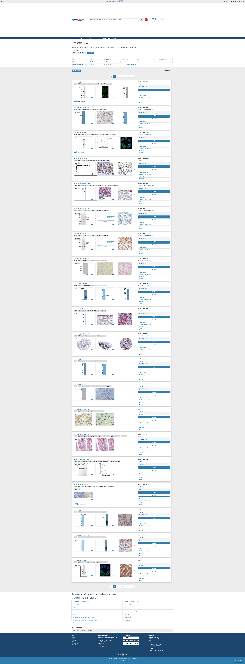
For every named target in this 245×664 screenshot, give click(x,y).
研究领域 (113, 38)
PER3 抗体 (75, 611)
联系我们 (121, 1)
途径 (109, 38)
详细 (155, 93)
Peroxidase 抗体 (127, 617)
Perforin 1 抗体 (76, 608)
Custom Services (98, 38)
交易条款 (135, 658)
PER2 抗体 (75, 614)
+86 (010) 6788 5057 (155, 646)
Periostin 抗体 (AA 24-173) (81, 284)
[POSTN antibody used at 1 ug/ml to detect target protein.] (84, 319)
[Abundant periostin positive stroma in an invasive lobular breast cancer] (126, 344)
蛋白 (91, 38)
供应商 (104, 38)
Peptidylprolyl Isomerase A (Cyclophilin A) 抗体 (83, 617)
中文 (4, 1)
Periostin (83, 630)
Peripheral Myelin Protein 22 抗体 (131, 601)
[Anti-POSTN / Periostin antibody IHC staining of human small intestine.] (105, 444)
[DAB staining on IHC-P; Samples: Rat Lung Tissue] (126, 520)
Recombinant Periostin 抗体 (81, 459)
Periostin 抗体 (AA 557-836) (81, 409)
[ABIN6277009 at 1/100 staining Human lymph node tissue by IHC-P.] (105, 394)
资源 (73, 641)
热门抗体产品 (75, 643)
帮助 (73, 638)
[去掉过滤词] (85, 53)
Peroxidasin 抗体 (127, 620)
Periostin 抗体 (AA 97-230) (81, 107)
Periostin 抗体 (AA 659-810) (81, 510)
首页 (74, 630)
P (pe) (77, 630)
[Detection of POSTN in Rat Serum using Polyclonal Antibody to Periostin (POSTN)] (84, 293)
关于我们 (110, 658)
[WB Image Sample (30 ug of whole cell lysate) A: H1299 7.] (84, 92)
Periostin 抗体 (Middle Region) (82, 183)
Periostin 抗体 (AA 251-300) (81, 434)
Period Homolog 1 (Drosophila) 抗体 (81, 601)
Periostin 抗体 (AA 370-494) (81, 359)
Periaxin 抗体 (76, 604)
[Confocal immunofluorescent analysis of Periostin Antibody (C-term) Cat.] (105, 570)
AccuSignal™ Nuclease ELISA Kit (104, 640)
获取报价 (154, 90)
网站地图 (74, 645)
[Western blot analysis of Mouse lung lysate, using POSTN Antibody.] (84, 394)
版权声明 (116, 658)
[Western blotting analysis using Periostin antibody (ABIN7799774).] (84, 469)
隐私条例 (121, 658)
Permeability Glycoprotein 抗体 (131, 611)
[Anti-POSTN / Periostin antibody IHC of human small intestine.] (84, 444)
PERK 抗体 (126, 608)
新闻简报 (74, 640)
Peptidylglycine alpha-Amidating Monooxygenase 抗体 (85, 620)
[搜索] (146, 19)
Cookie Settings (127, 658)
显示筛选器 (77, 70)
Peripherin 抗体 (127, 604)
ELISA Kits (86, 38)
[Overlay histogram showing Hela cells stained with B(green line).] (105, 142)
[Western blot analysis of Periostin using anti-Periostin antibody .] (84, 168)
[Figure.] (126, 545)
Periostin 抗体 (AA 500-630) (81, 535)
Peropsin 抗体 (127, 614)
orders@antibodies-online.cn (160, 20)
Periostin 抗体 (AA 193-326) (81, 208)
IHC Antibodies (100, 643)
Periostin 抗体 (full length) (81, 484)
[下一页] (133, 76)
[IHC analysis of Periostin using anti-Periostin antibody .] (105, 168)
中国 (146, 86)
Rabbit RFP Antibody (102, 641)
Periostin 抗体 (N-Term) (80, 309)
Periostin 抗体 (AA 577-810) (81, 158)
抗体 (82, 38)
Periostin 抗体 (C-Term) (80, 82)
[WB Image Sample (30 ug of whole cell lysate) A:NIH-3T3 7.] (126, 92)
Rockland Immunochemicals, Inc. (156, 650)
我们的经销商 (100, 646)
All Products (75, 38)
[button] (134, 92)
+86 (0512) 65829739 (113, 1)
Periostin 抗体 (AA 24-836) (81, 258)
